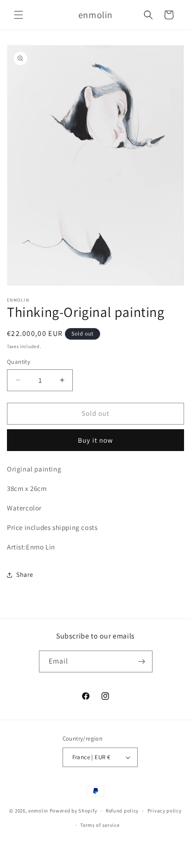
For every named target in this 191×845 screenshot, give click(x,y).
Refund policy (122, 810)
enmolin (38, 810)
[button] (18, 15)
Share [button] (24, 574)
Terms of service (99, 825)
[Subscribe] (142, 661)
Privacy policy (164, 810)
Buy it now (95, 440)
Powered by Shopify (73, 810)
